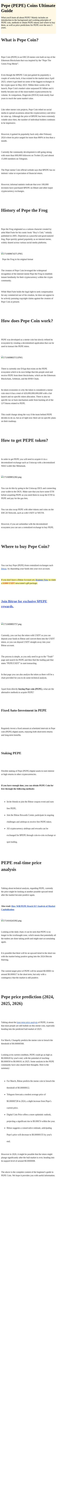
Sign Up (10, 802)
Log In (4, 801)
